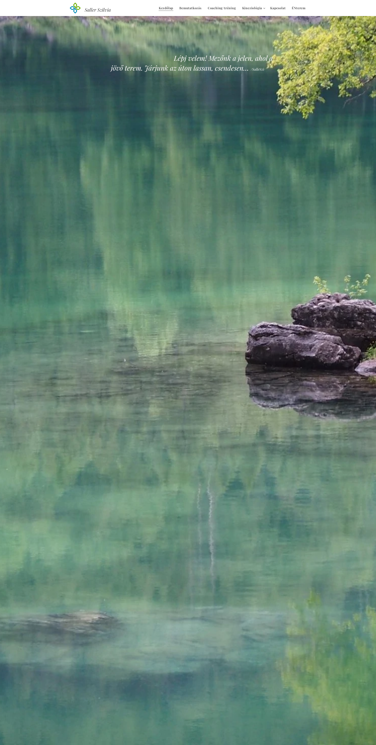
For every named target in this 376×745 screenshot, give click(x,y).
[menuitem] (167, 8)
